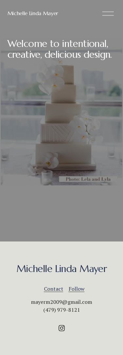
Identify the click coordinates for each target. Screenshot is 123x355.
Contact (53, 288)
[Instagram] (61, 328)
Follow (77, 288)
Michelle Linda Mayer (33, 13)
